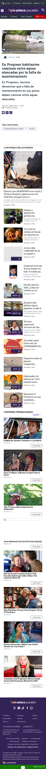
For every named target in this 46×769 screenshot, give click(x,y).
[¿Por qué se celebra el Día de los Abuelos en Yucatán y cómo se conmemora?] (13, 236)
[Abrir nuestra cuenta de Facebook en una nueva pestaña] (27, 707)
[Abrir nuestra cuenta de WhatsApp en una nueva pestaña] (31, 707)
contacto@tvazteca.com (31, 730)
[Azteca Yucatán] (23, 10)
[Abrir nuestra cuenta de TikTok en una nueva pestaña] (23, 707)
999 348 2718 (27, 732)
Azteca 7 (37, 3)
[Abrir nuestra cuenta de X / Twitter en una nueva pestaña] (14, 707)
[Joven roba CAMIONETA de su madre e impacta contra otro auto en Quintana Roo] (13, 254)
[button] (23, 767)
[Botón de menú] (2, 10)
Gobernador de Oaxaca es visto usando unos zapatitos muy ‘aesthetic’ (32, 382)
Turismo (14, 17)
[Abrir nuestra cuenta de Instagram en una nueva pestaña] (18, 707)
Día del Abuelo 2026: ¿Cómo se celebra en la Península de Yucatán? (31, 290)
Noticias (4, 17)
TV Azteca (17, 3)
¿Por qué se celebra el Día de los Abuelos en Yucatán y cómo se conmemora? (32, 235)
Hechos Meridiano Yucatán (13, 128)
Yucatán (32, 128)
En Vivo (41, 16)
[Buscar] (43, 10)
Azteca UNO (27, 3)
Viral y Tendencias (28, 17)
